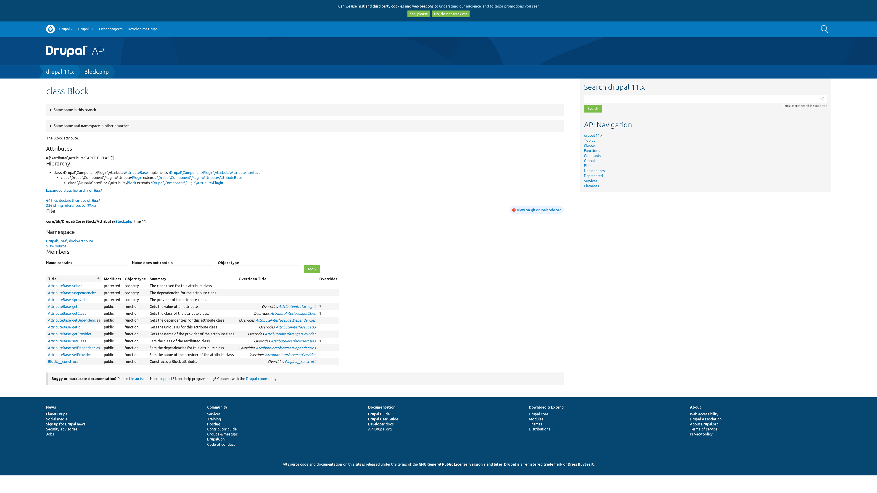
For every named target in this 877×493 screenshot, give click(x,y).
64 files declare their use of (73, 200)
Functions (592, 151)
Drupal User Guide (383, 419)
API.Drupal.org (380, 429)
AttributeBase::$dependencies (72, 293)
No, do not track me (450, 14)
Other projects (111, 29)
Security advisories (61, 429)
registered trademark (542, 464)
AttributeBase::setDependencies (74, 348)
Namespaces (594, 171)
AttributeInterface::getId (296, 327)
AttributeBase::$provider (68, 300)
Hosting (213, 424)
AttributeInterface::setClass (293, 341)
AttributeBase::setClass (67, 341)
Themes (535, 424)
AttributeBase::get (62, 306)
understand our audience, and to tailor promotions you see (488, 6)
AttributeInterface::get (297, 306)
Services (590, 181)
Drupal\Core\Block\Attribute (69, 241)
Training (214, 419)
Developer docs (381, 424)
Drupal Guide (379, 414)
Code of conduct (221, 444)
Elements (591, 186)
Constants (592, 156)
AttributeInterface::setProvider (290, 355)
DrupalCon (216, 439)
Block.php (96, 72)
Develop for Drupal (143, 29)
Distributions (539, 429)
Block (131, 183)
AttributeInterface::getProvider (290, 334)
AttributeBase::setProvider (69, 355)
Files (587, 166)
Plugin (137, 178)
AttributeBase (136, 172)
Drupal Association (706, 419)
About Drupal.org (704, 424)
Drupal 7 (66, 29)
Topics (589, 140)
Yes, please (419, 14)
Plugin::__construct (300, 361)
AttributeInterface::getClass (293, 313)
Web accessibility (704, 414)
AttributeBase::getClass (67, 313)
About (695, 407)
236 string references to (71, 205)
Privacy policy (701, 434)
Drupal (510, 464)
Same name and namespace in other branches (91, 126)
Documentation (381, 407)
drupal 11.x (60, 72)
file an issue (138, 379)
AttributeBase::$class (65, 286)
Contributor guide (222, 429)
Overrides (328, 279)
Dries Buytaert (581, 464)
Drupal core (538, 414)
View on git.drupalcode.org (539, 210)
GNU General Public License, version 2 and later (460, 464)
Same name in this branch (75, 110)
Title (74, 279)
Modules (536, 419)
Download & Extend (546, 407)
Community (217, 407)
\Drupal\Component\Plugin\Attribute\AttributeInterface (214, 172)
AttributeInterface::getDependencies (286, 320)
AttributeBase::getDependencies (74, 320)
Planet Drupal (57, 414)
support (165, 379)
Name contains (59, 263)
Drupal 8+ (86, 29)
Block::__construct (63, 361)
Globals (590, 161)
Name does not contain (152, 263)
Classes (590, 146)
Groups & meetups (222, 434)
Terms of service (703, 429)
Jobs (50, 434)
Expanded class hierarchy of (74, 190)
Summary (158, 279)
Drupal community (261, 379)
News (51, 407)
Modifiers (112, 279)
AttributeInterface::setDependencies (286, 348)
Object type (228, 263)
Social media (56, 419)
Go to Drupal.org (50, 29)
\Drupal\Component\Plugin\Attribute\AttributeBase (199, 178)
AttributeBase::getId (64, 327)
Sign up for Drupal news (65, 424)
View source (56, 246)
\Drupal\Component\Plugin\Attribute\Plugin (187, 183)
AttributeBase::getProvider (69, 334)
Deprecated (593, 176)
